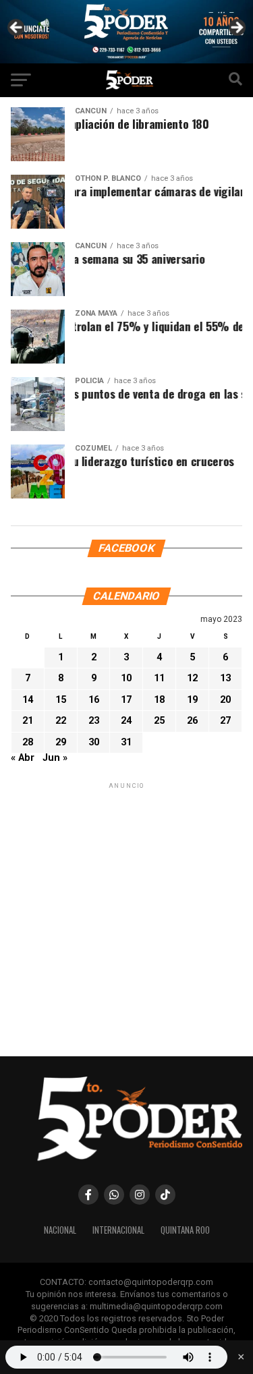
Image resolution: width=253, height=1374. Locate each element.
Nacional (60, 1230)
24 (126, 720)
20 (225, 700)
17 (126, 700)
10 (126, 678)
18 (159, 700)
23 (93, 720)
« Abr (22, 758)
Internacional (118, 1230)
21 (27, 720)
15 (60, 700)
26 (192, 720)
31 (126, 741)
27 (225, 720)
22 (60, 720)
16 (93, 700)
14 (27, 700)
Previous (17, 28)
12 (192, 678)
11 (159, 678)
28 (27, 741)
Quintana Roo (185, 1230)
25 (159, 720)
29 (60, 741)
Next (236, 28)
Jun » (55, 758)
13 (225, 678)
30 (93, 741)
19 (192, 700)
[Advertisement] (126, 918)
